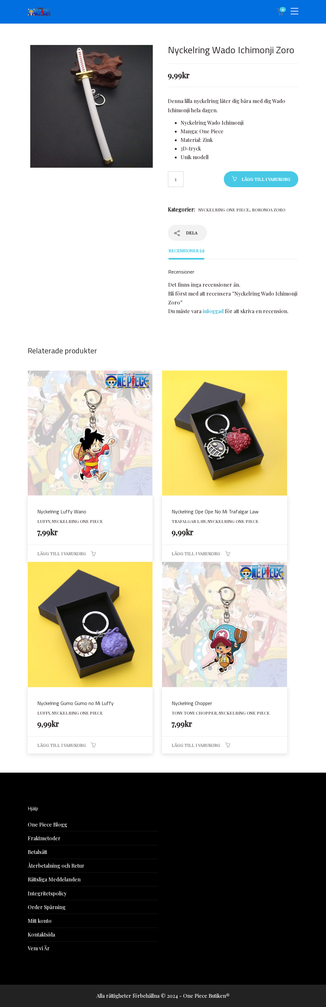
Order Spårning (47, 907)
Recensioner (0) (186, 250)
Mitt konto (40, 920)
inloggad (213, 311)
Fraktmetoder (44, 838)
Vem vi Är (39, 948)
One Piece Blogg (47, 824)
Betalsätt (37, 852)
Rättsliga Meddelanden (54, 879)
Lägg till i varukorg (266, 179)
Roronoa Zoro (268, 209)
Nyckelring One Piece (223, 209)
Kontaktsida (41, 934)
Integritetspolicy (47, 893)
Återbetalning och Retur (56, 865)
